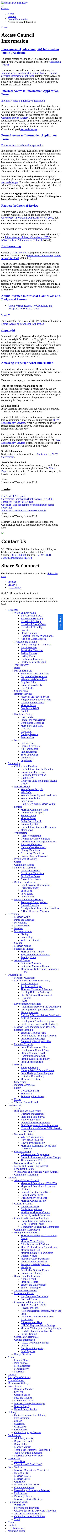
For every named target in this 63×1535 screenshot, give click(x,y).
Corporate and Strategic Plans (29, 1302)
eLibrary (12, 1412)
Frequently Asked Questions (35, 1215)
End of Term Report (31, 1287)
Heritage (18, 1064)
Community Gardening (26, 1174)
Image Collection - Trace (26, 1484)
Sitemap (12, 581)
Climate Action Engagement (35, 1154)
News (11, 1357)
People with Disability (25, 859)
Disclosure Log (11, 246)
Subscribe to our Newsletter (28, 1455)
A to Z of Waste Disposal (33, 638)
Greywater (26, 731)
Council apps (21, 691)
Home (11, 13)
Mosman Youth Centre (32, 1241)
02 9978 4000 (18, 555)
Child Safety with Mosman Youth (38, 803)
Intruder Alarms (29, 751)
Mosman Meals (28, 818)
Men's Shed (27, 830)
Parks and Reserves (24, 919)
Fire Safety (26, 1093)
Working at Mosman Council (35, 1212)
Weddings (26, 1267)
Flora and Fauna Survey (33, 1116)
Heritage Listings (29, 1067)
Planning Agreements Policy (35, 1058)
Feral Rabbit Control (24, 1168)
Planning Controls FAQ (33, 1053)
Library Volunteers (30, 850)
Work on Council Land (26, 1102)
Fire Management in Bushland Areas (39, 1125)
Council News (21, 1360)
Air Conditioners (29, 748)
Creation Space (22, 1394)
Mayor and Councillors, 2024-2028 (39, 1183)
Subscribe (19, 1371)
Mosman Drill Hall (30, 1250)
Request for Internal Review (19, 205)
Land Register (28, 1351)
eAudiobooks (21, 1429)
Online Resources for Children (29, 1415)
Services (18, 1391)
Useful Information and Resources (38, 827)
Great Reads (14, 1458)
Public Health (28, 896)
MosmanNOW (21, 1368)
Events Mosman (16, 1380)
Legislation (26, 760)
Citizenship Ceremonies (26, 1336)
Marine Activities (23, 931)
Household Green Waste (33, 624)
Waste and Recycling (25, 612)
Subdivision (20, 1082)
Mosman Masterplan (24, 977)
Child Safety (27, 777)
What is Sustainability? (32, 1137)
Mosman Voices (22, 1475)
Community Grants (24, 864)
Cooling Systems (29, 734)
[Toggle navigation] (2, 6)
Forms (17, 1099)
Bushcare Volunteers (31, 844)
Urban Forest (27, 1131)
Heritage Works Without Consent (37, 1070)
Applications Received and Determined (41, 1006)
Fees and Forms (29, 1299)
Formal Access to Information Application (22, 323)
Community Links (30, 824)
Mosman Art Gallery (18, 1383)
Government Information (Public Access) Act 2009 (27, 499)
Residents (13, 609)
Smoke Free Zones (30, 876)
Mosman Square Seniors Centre (37, 1252)
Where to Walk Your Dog (34, 679)
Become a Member (24, 1389)
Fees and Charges (23, 1397)
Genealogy (19, 1481)
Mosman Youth (22, 786)
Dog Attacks (27, 688)
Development (14, 974)
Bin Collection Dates (31, 615)
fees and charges (28, 129)
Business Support (29, 887)
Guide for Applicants (31, 1209)
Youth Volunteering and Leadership (39, 795)
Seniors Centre (28, 815)
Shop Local (26, 890)
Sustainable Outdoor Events (35, 1270)
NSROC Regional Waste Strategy (38, 1325)
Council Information (18, 19)
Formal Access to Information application (22, 145)
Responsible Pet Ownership (35, 673)
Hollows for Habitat (31, 1119)
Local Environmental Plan (34, 1047)
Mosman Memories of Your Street (31, 1470)
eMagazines (20, 1426)
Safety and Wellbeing (25, 867)
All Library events (23, 1438)
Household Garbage (31, 621)
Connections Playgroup (33, 772)
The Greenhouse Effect (32, 1160)
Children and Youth (18, 1502)
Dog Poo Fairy (28, 682)
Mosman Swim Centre (32, 951)
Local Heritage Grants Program (37, 1073)
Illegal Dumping (29, 633)
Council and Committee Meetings (31, 1218)
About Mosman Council (26, 1180)
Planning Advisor (29, 1012)
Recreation (13, 914)
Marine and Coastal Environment (31, 1166)
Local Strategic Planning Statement (38, 1035)
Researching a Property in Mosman (32, 1490)
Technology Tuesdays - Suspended (32, 1449)
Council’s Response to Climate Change (41, 1157)
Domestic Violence (30, 870)
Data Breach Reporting (32, 1348)
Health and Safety (23, 714)
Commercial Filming (31, 1273)
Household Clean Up (31, 627)
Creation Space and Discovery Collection (35, 1510)
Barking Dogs (28, 743)
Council (12, 16)
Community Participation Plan (36, 1041)
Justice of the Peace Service (35, 696)
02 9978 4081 (44, 555)
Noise (17, 740)
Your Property (21, 664)
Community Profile (24, 1487)
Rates (17, 667)
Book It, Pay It (21, 1406)
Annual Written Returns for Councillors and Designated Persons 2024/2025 (30, 307)
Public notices (21, 1363)
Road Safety (27, 717)
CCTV (5, 314)
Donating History (23, 1496)
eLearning (19, 1423)
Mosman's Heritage (30, 1079)
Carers (17, 861)
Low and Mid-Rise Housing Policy (32, 980)
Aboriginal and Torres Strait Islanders (40, 908)
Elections (25, 1189)
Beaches (18, 928)
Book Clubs (20, 1444)
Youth (17, 1519)
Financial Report (29, 1281)
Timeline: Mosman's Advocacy (36, 989)
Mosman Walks (22, 916)
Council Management (32, 1195)
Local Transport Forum (32, 1223)
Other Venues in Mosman (34, 1261)
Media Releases (22, 1365)
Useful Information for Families (37, 769)
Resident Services (23, 693)
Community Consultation (27, 1229)
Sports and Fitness (23, 948)
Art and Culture (22, 960)
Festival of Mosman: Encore (35, 966)
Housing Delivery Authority (35, 992)
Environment (14, 1105)
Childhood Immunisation (33, 775)
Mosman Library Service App (29, 1403)
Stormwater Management (27, 1163)
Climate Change (22, 1151)
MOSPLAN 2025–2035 (33, 1305)
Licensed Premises (30, 746)
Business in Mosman (24, 882)
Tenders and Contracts (25, 1290)
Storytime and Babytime (26, 1507)
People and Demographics (34, 902)
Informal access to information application (22, 73)
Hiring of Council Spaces (27, 1232)
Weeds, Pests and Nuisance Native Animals (36, 1171)
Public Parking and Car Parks (36, 644)
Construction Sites (30, 1090)
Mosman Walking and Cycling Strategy (41, 1328)
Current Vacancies (30, 1206)
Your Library (14, 1386)
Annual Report (28, 1279)
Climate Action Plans (31, 1322)
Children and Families (25, 766)
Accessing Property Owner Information (27, 362)
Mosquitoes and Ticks (32, 725)
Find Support (27, 801)
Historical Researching (32, 1076)
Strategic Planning (23, 1029)
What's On (26, 792)
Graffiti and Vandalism (32, 873)
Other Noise (27, 757)
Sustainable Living (23, 1134)
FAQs (24, 1000)
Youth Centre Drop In (32, 789)
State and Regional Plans (33, 1032)
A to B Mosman (29, 647)
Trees (17, 1108)
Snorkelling (26, 937)
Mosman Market (22, 945)
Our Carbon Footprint (32, 1139)
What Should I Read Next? (28, 1464)
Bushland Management (32, 1113)
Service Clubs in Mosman (34, 856)
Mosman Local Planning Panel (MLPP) (34, 1027)
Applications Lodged (31, 986)
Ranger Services (22, 1354)
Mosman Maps (28, 705)
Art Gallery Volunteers (32, 853)
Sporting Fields (22, 925)
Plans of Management (32, 1061)
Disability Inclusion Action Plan (37, 1331)
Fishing (24, 934)
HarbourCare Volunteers (33, 847)
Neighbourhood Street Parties (36, 699)
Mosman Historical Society (28, 1499)
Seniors (18, 806)
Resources (26, 998)
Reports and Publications (27, 1276)
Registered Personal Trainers (35, 954)
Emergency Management (33, 720)
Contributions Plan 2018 (33, 1055)
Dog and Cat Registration (34, 676)
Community (14, 763)
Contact (12, 1374)
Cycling (18, 943)
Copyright (8, 330)
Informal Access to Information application (23, 100)
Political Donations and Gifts (35, 1192)
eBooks (18, 1420)
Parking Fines (28, 656)
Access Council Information (35, 1342)
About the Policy (29, 983)
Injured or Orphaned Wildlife (35, 1122)
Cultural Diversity (30, 905)
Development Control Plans (35, 1050)
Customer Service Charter (14, 117)
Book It (24, 711)
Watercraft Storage (30, 940)
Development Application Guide (37, 1009)
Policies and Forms (24, 1293)
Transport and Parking (25, 641)
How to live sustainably (33, 1142)
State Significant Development (36, 995)
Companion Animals (31, 685)
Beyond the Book (23, 1441)
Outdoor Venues (29, 1255)
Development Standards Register (37, 1021)
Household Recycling (32, 618)
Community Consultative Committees (40, 1226)
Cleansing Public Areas (32, 702)
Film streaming (21, 1418)
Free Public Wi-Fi (30, 708)
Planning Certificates (24, 1084)
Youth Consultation (30, 798)
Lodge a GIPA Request (13, 496)
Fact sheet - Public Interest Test (17, 501)
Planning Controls (23, 1044)
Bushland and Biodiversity (27, 1111)
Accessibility (14, 587)
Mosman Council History (34, 1200)
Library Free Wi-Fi (23, 1400)
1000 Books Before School (28, 1513)
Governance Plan (29, 1307)
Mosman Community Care (34, 809)
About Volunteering (31, 835)
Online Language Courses (27, 1432)
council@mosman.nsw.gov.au (16, 557)
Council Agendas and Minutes (36, 1221)
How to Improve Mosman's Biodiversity (41, 1128)
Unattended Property (31, 659)
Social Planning (29, 1334)
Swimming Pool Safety (32, 1096)
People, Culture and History (28, 899)
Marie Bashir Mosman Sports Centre (39, 1247)
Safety (17, 1087)
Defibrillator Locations (32, 722)
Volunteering (20, 832)
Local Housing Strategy (33, 1038)
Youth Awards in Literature (28, 1452)
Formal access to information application (29, 74)
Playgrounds (20, 922)
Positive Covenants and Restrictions (39, 1024)
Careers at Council (23, 1203)
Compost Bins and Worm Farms (37, 636)
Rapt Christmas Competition (35, 885)
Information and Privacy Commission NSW (27, 237)
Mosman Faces (22, 1478)
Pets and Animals (23, 670)
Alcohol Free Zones (31, 879)
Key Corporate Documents (34, 1296)
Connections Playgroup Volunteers (38, 841)
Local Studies (15, 1467)
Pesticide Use (27, 737)
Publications (20, 1493)
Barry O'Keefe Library (19, 1377)
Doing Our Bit (21, 1473)
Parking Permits (29, 653)
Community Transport (32, 812)
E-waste (25, 630)
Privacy (12, 584)
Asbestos (25, 728)
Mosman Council (16, 1531)
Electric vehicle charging (33, 662)
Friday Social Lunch (31, 821)
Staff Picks (19, 1461)
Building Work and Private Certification (41, 1015)
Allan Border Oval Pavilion (35, 1244)
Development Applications (27, 1003)
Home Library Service (25, 1409)
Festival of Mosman (31, 963)
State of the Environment (33, 1284)
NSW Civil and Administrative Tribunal (21, 240)
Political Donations (30, 1018)
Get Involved (14, 1435)
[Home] (14, 2)
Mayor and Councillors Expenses (38, 1186)
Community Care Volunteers (35, 838)
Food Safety (27, 893)
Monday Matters (22, 1447)
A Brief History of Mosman (35, 911)
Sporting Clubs (28, 957)
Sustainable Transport (32, 650)
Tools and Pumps (29, 754)
